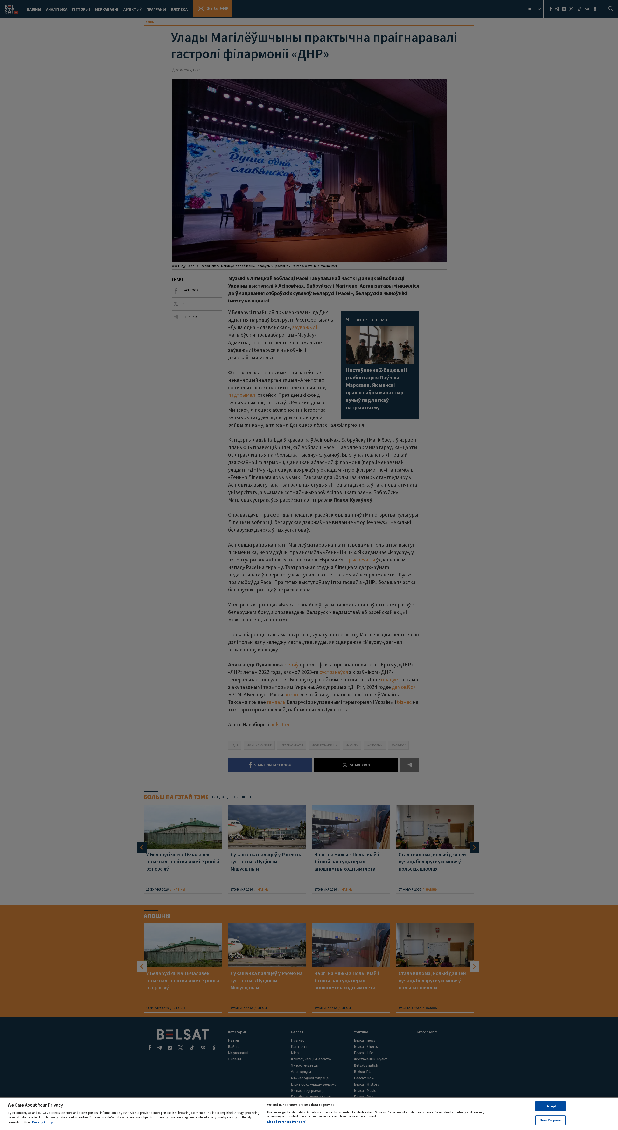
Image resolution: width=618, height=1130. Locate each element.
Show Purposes (551, 1120)
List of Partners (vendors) (287, 1121)
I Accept (550, 1106)
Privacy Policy (42, 1122)
